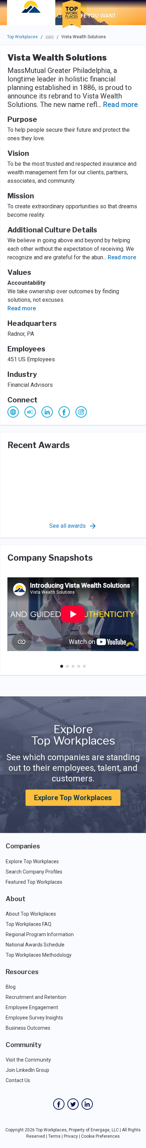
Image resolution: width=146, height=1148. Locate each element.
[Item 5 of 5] (84, 666)
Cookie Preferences (100, 1136)
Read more (120, 104)
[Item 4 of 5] (78, 666)
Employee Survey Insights (34, 1017)
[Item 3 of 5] (73, 666)
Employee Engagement (32, 1007)
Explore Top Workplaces (73, 797)
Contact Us (18, 1080)
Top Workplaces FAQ (28, 924)
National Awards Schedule (35, 945)
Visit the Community (28, 1060)
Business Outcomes (28, 1028)
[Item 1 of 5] (61, 666)
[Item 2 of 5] (67, 666)
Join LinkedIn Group (27, 1070)
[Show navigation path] (49, 37)
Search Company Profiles (34, 872)
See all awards (67, 525)
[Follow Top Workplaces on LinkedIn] (87, 1104)
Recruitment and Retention (36, 997)
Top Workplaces (22, 36)
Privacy (71, 1136)
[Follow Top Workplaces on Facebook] (58, 1104)
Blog (11, 987)
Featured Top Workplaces (34, 882)
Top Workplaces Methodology (39, 955)
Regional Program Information (40, 934)
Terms (54, 1136)
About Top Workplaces (31, 914)
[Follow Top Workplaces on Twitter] (73, 1104)
